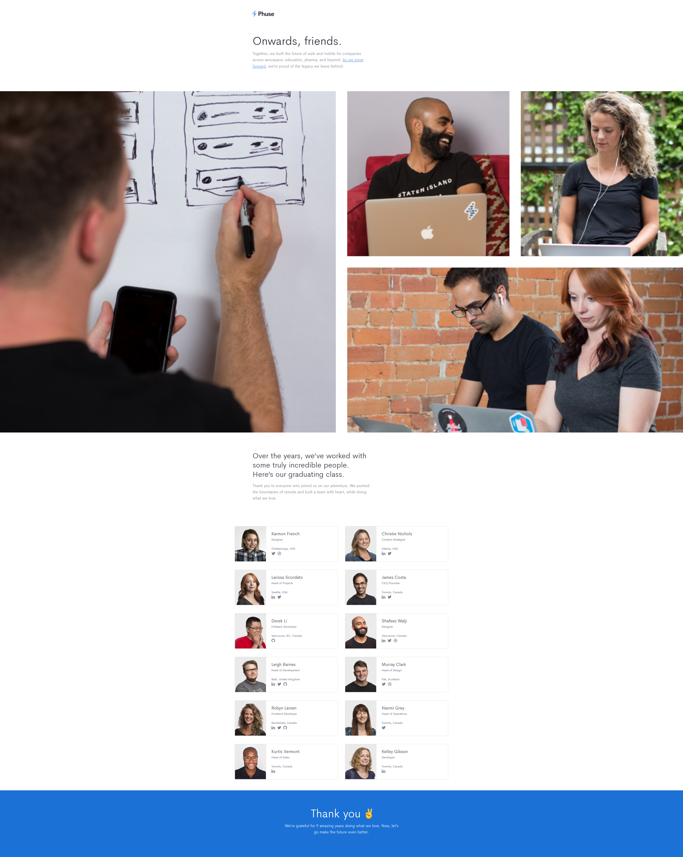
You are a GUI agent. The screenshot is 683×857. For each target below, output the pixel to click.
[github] (273, 640)
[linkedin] (383, 553)
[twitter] (273, 553)
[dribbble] (279, 553)
